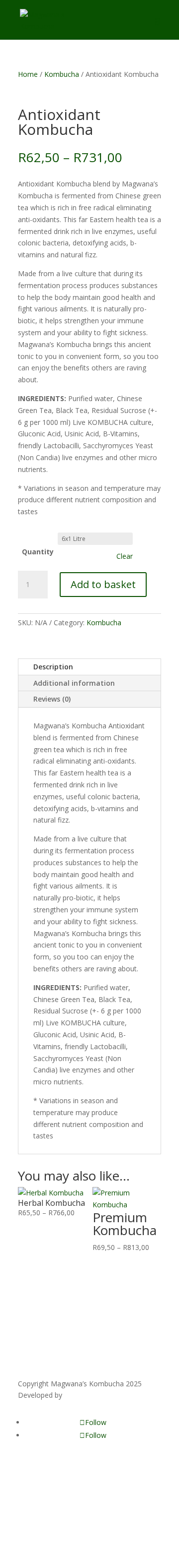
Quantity (38, 551)
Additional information (74, 683)
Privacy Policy (40, 1485)
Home (28, 74)
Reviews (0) (52, 699)
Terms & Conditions (50, 1497)
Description (53, 666)
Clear (124, 556)
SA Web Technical (92, 1395)
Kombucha (61, 74)
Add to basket (103, 584)
